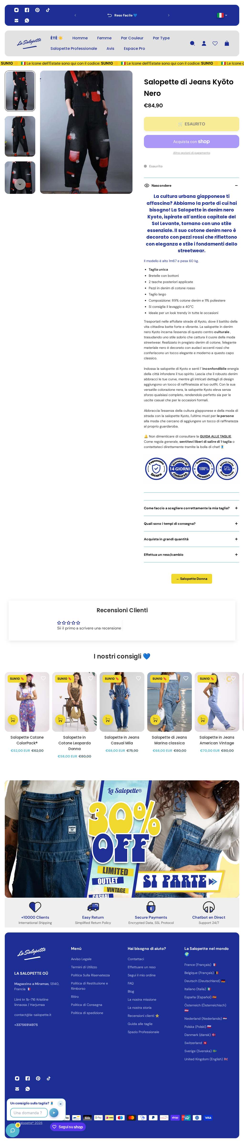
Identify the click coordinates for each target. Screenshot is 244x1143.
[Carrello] (227, 43)
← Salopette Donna (191, 579)
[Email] (16, 20)
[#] (122, 839)
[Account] (204, 43)
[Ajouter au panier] (13, 720)
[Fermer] (75, 1021)
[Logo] (28, 43)
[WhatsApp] (27, 20)
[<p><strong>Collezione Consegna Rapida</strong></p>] (122, 15)
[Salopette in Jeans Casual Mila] (122, 702)
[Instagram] (16, 10)
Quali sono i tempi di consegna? (170, 523)
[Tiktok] (48, 10)
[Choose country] (222, 15)
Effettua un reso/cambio (163, 554)
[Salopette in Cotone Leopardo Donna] (74, 702)
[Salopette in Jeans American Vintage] (217, 702)
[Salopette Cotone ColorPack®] (27, 702)
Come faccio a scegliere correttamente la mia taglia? (187, 508)
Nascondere (161, 185)
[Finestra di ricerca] (192, 43)
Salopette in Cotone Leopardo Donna (74, 743)
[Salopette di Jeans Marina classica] (169, 702)
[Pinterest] (37, 10)
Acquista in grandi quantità (166, 539)
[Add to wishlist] (43, 678)
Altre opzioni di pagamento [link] (191, 153)
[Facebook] (27, 10)
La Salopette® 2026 (28, 1123)
